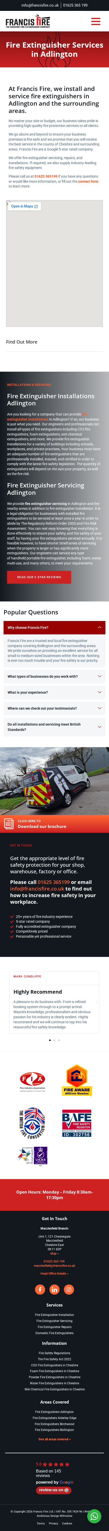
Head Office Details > (54, 1273)
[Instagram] (69, 1289)
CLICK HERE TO (29, 821)
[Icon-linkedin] (54, 1289)
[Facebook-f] (40, 1289)
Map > (54, 1253)
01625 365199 (54, 882)
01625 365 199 (54, 1261)
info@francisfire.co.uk (37, 888)
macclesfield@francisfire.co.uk (54, 1266)
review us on (51, 1490)
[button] (95, 21)
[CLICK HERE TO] (9, 824)
